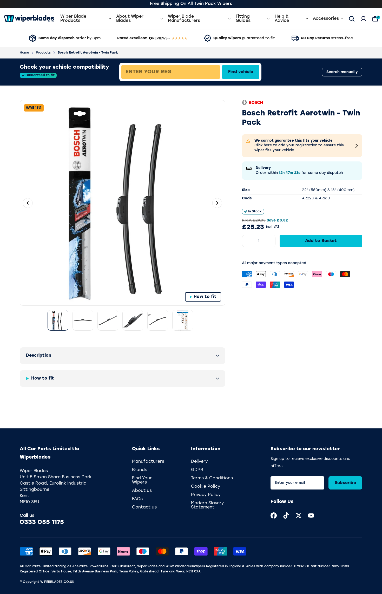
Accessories (326, 19)
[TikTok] (286, 515)
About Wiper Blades (129, 19)
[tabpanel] (208, 72)
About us (142, 491)
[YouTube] (311, 515)
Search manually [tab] (342, 72)
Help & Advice (282, 19)
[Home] (29, 18)
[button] (122, 356)
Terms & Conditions (212, 478)
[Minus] (247, 241)
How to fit (205, 297)
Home (24, 52)
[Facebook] (274, 515)
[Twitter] (298, 515)
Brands (139, 470)
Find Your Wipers (142, 480)
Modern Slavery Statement (207, 505)
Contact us (144, 507)
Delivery (199, 462)
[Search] (351, 19)
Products (43, 52)
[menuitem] (274, 515)
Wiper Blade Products (73, 19)
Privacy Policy (206, 495)
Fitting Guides (243, 19)
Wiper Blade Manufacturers (184, 19)
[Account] (363, 19)
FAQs (137, 499)
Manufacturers (148, 462)
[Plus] (270, 241)
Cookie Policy (205, 487)
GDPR (197, 470)
